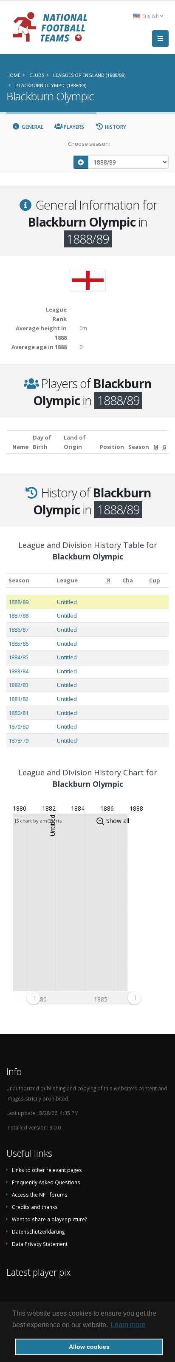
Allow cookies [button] (89, 1346)
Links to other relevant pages (47, 1169)
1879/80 (18, 726)
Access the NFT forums (40, 1194)
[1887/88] (81, 162)
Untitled (67, 602)
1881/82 (18, 699)
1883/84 (18, 671)
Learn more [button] (128, 1324)
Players (73, 127)
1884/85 (18, 657)
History (115, 127)
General (31, 127)
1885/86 (18, 643)
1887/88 (18, 615)
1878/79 (18, 740)
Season (18, 580)
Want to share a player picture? (49, 1219)
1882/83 (18, 685)
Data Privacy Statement (40, 1243)
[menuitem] (83, 998)
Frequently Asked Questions (46, 1182)
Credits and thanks (35, 1206)
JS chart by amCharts (38, 820)
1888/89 (18, 602)
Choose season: (89, 144)
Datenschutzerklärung (38, 1231)
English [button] (150, 15)
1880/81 (18, 713)
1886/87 (18, 629)
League (67, 580)
